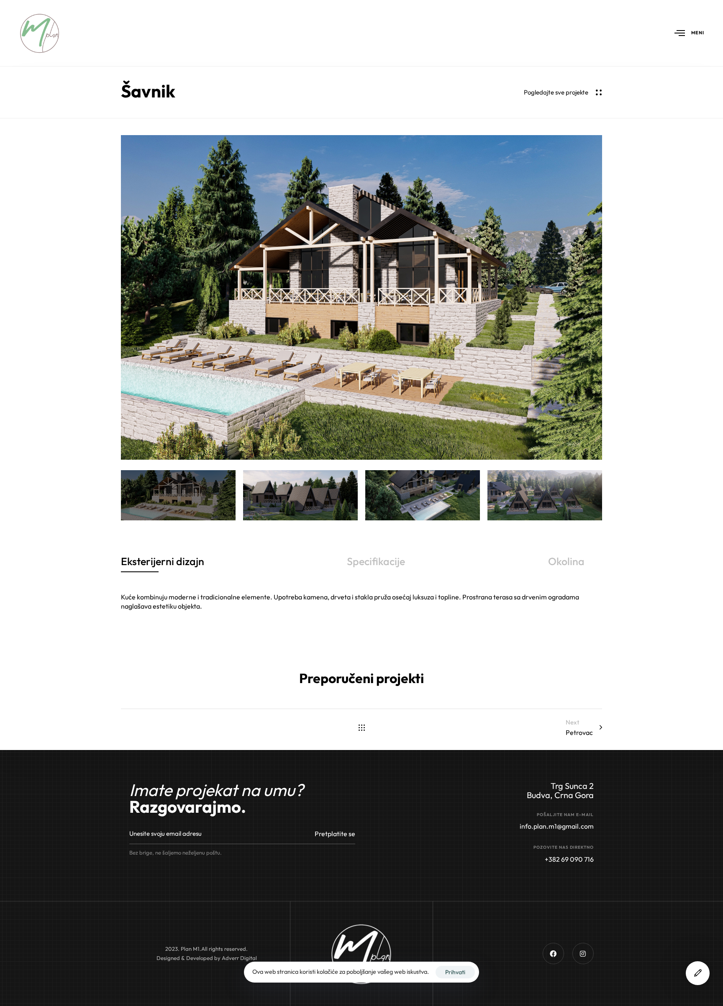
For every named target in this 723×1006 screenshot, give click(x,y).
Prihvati (455, 972)
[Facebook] (553, 953)
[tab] (162, 562)
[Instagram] (583, 953)
